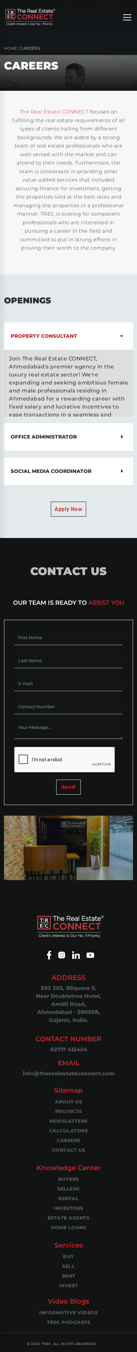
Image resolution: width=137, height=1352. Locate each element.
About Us (68, 1102)
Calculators (68, 1131)
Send (68, 787)
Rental (68, 1198)
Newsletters (68, 1121)
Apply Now (68, 509)
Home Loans (68, 1228)
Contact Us (68, 1150)
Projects (68, 1111)
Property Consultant (44, 336)
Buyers (68, 1179)
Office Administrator (44, 437)
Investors (68, 1208)
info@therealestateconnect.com (69, 1073)
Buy (68, 1257)
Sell (68, 1266)
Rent (68, 1276)
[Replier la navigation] (127, 17)
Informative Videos (68, 1313)
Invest (68, 1286)
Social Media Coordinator (51, 471)
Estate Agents (69, 1218)
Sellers (68, 1189)
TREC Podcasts (68, 1322)
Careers (68, 1140)
